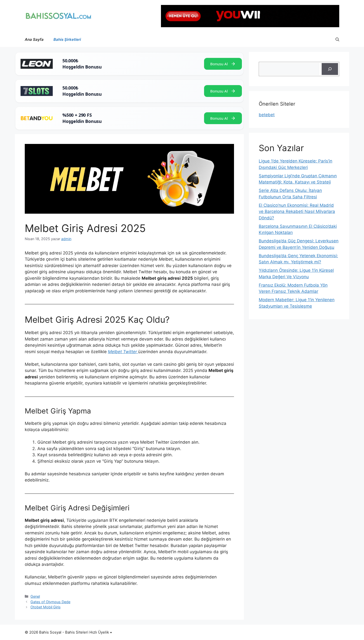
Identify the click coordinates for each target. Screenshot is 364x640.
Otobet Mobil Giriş (45, 607)
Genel (35, 596)
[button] (337, 39)
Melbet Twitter (123, 351)
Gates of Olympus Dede (50, 602)
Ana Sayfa (34, 39)
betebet (267, 114)
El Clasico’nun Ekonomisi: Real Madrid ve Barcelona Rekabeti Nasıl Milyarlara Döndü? (297, 211)
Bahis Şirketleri (67, 39)
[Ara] (330, 69)
